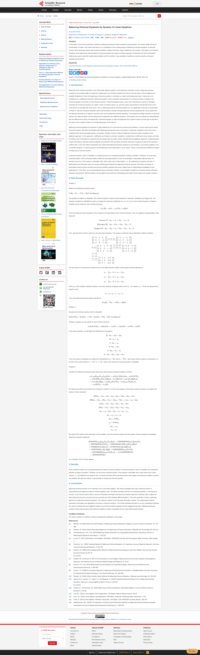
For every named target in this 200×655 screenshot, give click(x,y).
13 (70, 593)
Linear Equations (87, 66)
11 (70, 579)
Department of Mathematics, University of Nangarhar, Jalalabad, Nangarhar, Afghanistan (98, 34)
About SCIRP (98, 628)
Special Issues (96, 645)
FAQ (41, 126)
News (90, 10)
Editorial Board (46, 39)
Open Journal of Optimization (50, 240)
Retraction (146, 639)
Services (112, 10)
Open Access (147, 631)
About (100, 10)
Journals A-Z (74, 631)
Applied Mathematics (76, 22)
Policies (147, 628)
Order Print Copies (119, 634)
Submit (125, 10)
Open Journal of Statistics (49, 164)
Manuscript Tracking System (122, 631)
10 (81, 145)
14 (70, 596)
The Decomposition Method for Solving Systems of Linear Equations (51, 74)
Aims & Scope (46, 27)
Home (44, 10)
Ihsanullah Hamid (74, 32)
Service (116, 628)
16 (80, 170)
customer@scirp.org (49, 284)
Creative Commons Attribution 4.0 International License (115, 619)
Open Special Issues (47, 98)
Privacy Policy (147, 642)
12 (70, 588)
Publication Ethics (149, 634)
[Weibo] (59, 272)
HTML (97, 37)
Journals (67, 10)
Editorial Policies (97, 634)
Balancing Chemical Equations (104, 66)
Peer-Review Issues (98, 639)
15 (70, 599)
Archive (43, 35)
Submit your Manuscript (106, 652)
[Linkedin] (53, 272)
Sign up (91, 652)
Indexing (44, 47)
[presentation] (79, 193)
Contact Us (44, 122)
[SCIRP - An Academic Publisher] (52, 3)
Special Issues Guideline (49, 106)
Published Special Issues (49, 102)
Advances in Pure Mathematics (51, 141)
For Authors (96, 637)
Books (79, 10)
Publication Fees (47, 43)
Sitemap (73, 639)
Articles (55, 10)
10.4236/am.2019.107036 (80, 37)
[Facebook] (47, 272)
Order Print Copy (45, 118)
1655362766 (47, 292)
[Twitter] (40, 272)
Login (157, 3)
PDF (92, 37)
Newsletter (43, 114)
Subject (72, 634)
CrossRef (77, 556)
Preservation (147, 637)
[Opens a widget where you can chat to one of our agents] (192, 651)
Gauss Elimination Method (128, 66)
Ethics (94, 631)
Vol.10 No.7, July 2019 (91, 22)
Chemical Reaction (75, 66)
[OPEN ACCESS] (135, 3)
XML (102, 37)
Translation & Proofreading (122, 637)
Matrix (117, 66)
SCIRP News (123, 652)
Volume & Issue (118, 642)
